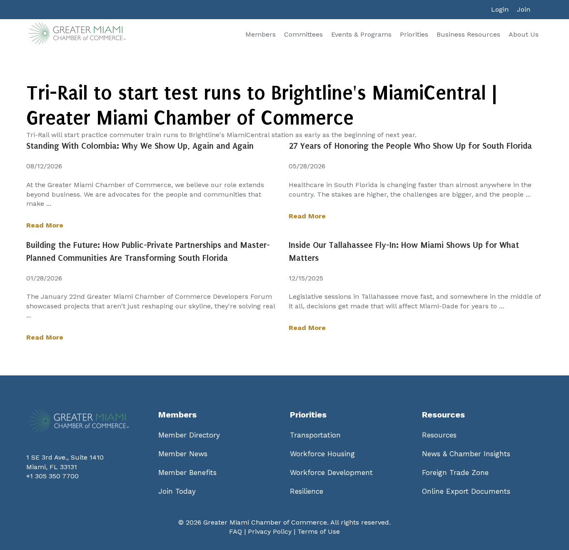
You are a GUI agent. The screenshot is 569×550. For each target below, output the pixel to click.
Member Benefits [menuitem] (187, 472)
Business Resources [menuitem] (468, 34)
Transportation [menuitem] (315, 435)
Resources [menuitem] (439, 435)
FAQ (235, 531)
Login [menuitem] (500, 9)
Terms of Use (318, 531)
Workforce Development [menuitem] (331, 472)
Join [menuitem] (523, 9)
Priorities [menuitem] (414, 34)
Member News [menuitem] (182, 454)
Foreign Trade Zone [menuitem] (455, 472)
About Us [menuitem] (524, 34)
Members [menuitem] (260, 34)
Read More (44, 225)
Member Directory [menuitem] (189, 435)
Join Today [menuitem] (177, 491)
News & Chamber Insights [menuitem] (466, 454)
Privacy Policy (270, 531)
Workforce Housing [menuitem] (322, 454)
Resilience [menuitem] (306, 491)
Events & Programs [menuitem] (361, 34)
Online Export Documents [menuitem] (466, 491)
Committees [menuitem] (303, 34)
